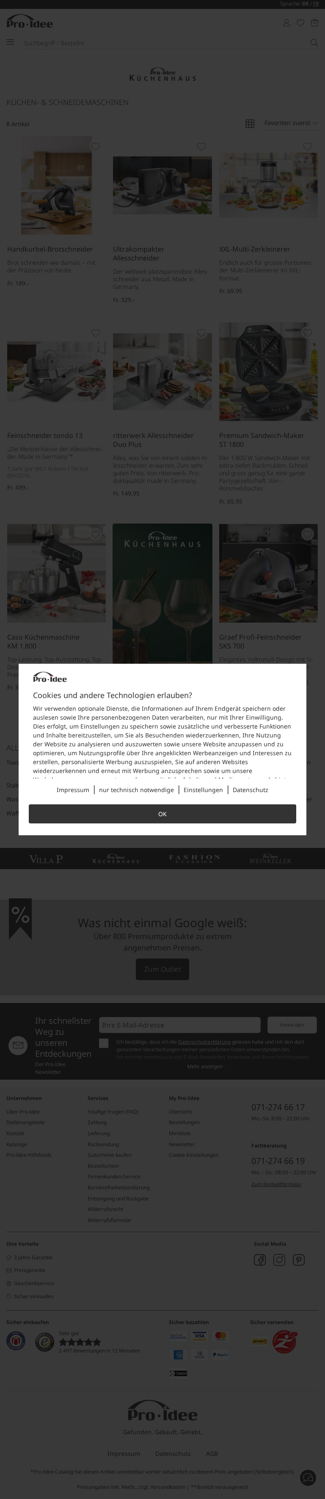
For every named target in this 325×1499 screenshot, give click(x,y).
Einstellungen (203, 790)
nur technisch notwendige (136, 790)
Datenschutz (250, 790)
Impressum (73, 790)
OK (162, 814)
